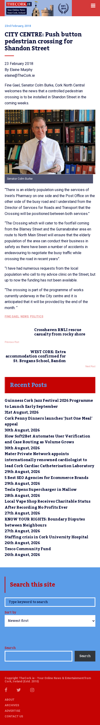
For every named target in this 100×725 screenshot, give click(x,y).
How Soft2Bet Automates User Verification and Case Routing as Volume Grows (47, 439)
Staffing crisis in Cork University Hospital (46, 537)
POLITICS (36, 316)
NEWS (24, 316)
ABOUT (9, 699)
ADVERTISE (12, 710)
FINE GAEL (12, 316)
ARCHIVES (12, 705)
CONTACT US (14, 716)
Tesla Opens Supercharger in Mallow (41, 489)
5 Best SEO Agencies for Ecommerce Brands (46, 478)
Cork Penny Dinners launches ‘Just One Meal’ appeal (48, 421)
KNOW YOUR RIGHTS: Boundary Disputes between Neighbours (45, 522)
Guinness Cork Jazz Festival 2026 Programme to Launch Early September (49, 403)
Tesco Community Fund (28, 549)
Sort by (10, 613)
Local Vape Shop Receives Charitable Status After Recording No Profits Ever (47, 504)
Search (10, 648)
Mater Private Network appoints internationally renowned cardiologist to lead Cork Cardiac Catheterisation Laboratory (50, 459)
